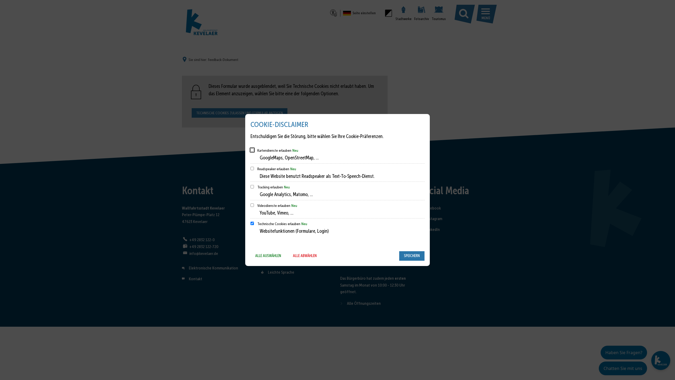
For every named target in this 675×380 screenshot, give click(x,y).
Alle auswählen (268, 256)
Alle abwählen (305, 256)
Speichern (412, 256)
